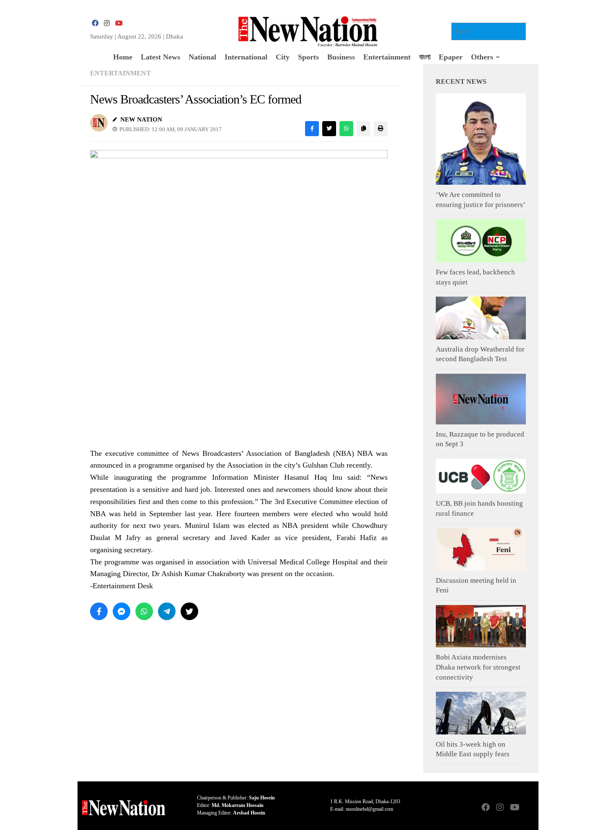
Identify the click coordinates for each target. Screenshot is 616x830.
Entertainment (120, 73)
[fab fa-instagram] (107, 23)
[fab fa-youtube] (118, 23)
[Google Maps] (528, 808)
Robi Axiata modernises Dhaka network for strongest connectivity (478, 667)
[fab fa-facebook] (95, 23)
